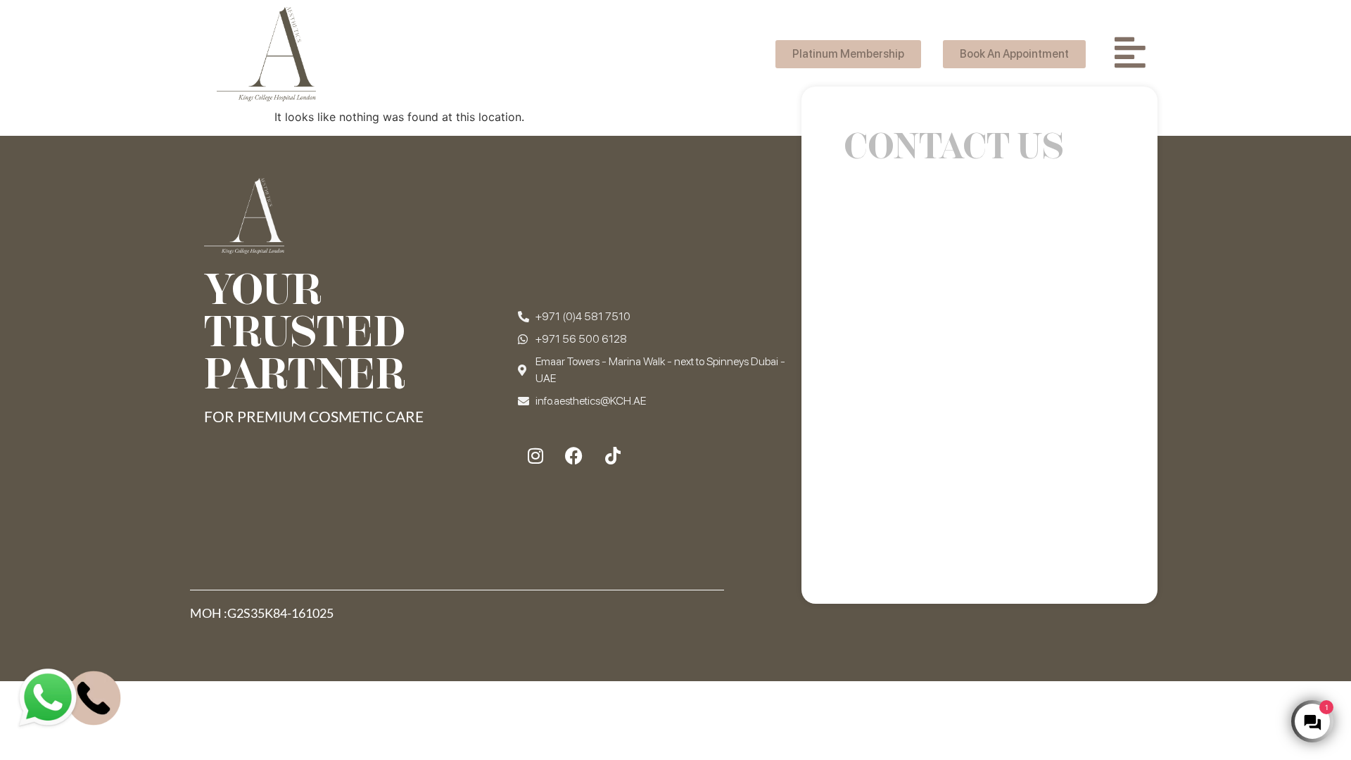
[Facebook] (574, 455)
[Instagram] (535, 455)
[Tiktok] (612, 455)
